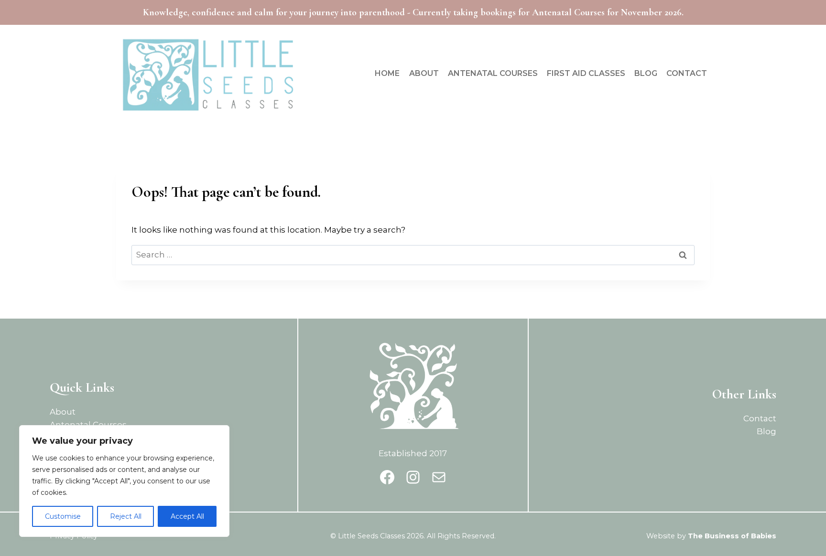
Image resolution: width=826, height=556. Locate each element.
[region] (124, 481)
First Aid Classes (586, 73)
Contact (686, 73)
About (424, 73)
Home (387, 73)
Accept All (187, 516)
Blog (645, 73)
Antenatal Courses (493, 73)
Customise (63, 516)
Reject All (125, 516)
